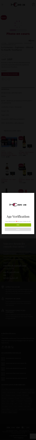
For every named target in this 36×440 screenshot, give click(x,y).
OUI (18, 225)
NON (18, 229)
